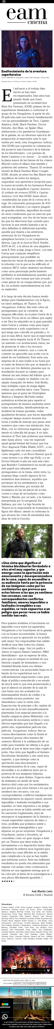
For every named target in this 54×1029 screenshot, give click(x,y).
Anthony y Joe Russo (22, 983)
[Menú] (4, 1)
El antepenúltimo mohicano (24, 13)
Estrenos (42, 983)
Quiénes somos (33, 1022)
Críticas (34, 983)
